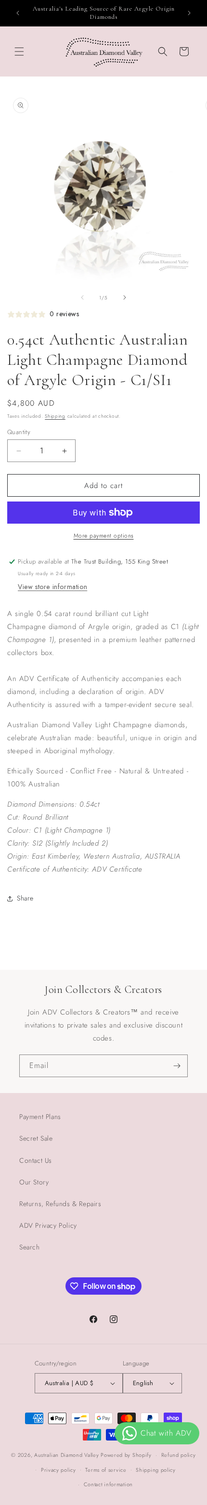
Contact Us (35, 1160)
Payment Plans (40, 1116)
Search (29, 1247)
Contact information (108, 1484)
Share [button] (25, 898)
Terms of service (105, 1470)
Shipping (55, 416)
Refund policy (178, 1455)
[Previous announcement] (17, 13)
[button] (19, 51)
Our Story (34, 1182)
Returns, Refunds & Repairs (60, 1204)
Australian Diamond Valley (66, 1455)
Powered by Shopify (126, 1455)
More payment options (104, 535)
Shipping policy (156, 1470)
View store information (52, 587)
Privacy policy (58, 1470)
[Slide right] (124, 297)
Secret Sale (36, 1138)
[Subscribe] (176, 1066)
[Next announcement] (189, 13)
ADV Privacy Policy (48, 1225)
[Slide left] (82, 297)
